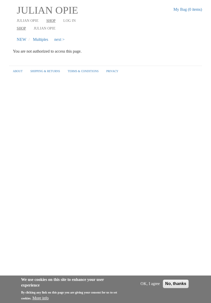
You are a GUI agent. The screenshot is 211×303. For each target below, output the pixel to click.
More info (40, 298)
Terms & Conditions (83, 71)
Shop (51, 21)
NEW (21, 39)
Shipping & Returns (45, 71)
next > (59, 39)
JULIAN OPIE (28, 21)
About (18, 71)
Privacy (112, 71)
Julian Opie (47, 10)
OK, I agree (150, 283)
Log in (69, 21)
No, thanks (175, 283)
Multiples (40, 39)
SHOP (21, 28)
